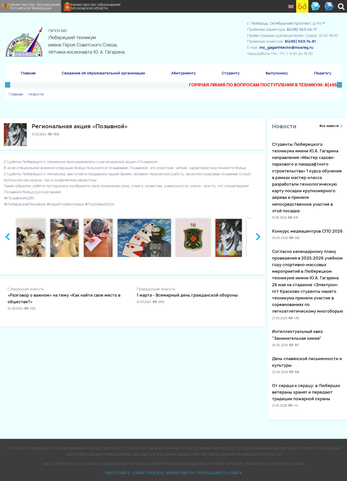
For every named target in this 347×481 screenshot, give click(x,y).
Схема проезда (148, 472)
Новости (36, 94)
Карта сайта (117, 472)
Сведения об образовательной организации (103, 73)
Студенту (231, 73)
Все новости (329, 126)
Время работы (180, 472)
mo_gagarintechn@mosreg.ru (286, 47)
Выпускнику (277, 73)
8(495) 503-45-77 (302, 29)
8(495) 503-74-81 (300, 41)
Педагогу (322, 73)
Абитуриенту (183, 73)
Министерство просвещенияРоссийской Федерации (35, 6)
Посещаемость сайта (219, 472)
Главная (28, 73)
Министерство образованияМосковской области (95, 6)
